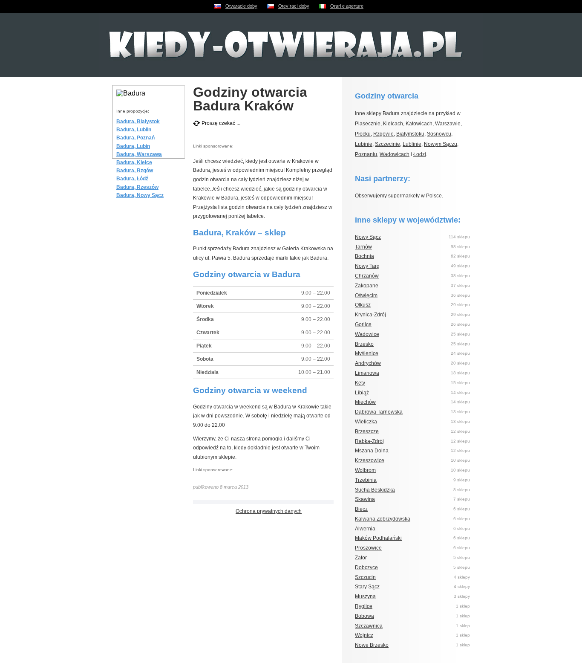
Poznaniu (366, 154)
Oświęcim (366, 295)
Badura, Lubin (133, 146)
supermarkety (404, 196)
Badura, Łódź (132, 179)
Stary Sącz (367, 587)
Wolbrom (365, 470)
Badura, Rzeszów (137, 187)
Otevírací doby (293, 6)
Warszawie (448, 124)
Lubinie (363, 144)
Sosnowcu (439, 134)
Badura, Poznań (135, 138)
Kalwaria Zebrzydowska (382, 519)
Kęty (360, 383)
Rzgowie (383, 134)
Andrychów (368, 363)
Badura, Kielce (134, 162)
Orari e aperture (346, 6)
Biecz (361, 509)
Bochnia (364, 256)
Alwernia (365, 529)
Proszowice (368, 548)
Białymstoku (410, 134)
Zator (361, 558)
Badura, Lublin (133, 130)
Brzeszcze (367, 431)
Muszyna (365, 596)
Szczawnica (369, 626)
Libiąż (362, 393)
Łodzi (419, 154)
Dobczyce (366, 567)
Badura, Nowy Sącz (140, 195)
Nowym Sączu (440, 144)
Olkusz (363, 305)
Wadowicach (394, 154)
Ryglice (363, 606)
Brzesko (364, 344)
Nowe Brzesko (372, 645)
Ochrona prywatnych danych (269, 511)
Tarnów (363, 247)
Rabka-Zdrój (369, 441)
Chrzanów (367, 276)
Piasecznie (367, 124)
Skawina (365, 499)
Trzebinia (366, 480)
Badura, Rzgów (134, 171)
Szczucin (365, 577)
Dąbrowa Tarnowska (379, 412)
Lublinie (412, 144)
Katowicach (419, 124)
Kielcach (393, 124)
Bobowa (364, 616)
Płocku (363, 134)
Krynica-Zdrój (370, 315)
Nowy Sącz (368, 237)
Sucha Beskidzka (375, 490)
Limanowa (367, 373)
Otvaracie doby (241, 6)
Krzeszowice (369, 460)
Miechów (365, 402)
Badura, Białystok (138, 121)
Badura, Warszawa (139, 154)
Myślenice (366, 353)
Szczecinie (387, 144)
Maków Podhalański (378, 538)
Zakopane (366, 286)
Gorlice (363, 324)
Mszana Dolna (372, 451)
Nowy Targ (367, 266)
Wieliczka (366, 422)
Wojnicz (364, 635)
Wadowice (367, 334)
